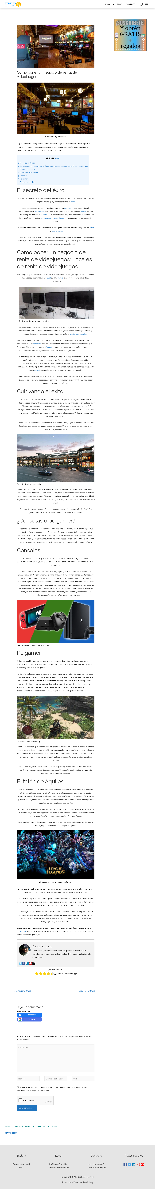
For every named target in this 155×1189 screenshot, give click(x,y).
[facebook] (125, 1164)
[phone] (141, 4)
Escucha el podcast (21, 1164)
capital (37, 370)
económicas (59, 218)
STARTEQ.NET (11, 1133)
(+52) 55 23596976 (96, 1164)
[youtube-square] (142, 1164)
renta (92, 228)
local (48, 278)
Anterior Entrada (22, 991)
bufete (83, 211)
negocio (67, 208)
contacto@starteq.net (96, 1167)
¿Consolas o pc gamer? (28, 172)
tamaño (49, 347)
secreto (43, 215)
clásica (73, 334)
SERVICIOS (109, 4)
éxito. (72, 202)
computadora (81, 334)
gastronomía (39, 211)
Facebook (32, 1015)
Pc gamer (22, 179)
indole (60, 278)
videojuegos (57, 231)
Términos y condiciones (59, 1167)
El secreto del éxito (26, 163)
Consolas (22, 176)
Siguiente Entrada (88, 991)
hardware (37, 344)
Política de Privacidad (58, 1164)
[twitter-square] (130, 1164)
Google (32, 1019)
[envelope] (146, 4)
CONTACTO (131, 4)
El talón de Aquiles (26, 182)
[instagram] (138, 1164)
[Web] (83, 1079)
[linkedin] (134, 1164)
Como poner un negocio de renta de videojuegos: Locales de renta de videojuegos (53, 166)
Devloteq (88, 1182)
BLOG (119, 4)
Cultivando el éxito (26, 169)
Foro (21, 1167)
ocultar (57, 158)
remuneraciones (47, 218)
